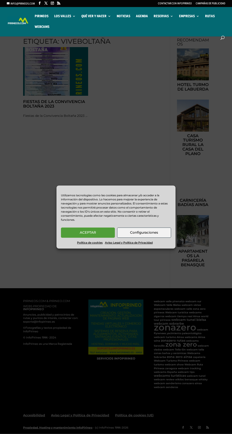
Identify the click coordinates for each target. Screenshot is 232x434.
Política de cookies (90, 242)
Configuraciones (144, 232)
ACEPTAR (88, 232)
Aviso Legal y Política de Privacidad (129, 242)
